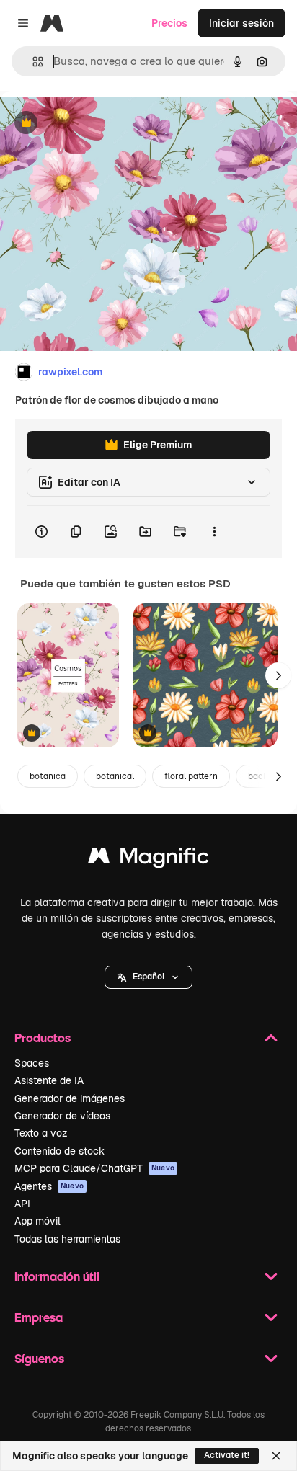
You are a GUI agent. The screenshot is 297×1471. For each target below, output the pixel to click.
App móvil (37, 1220)
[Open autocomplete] (32, 61)
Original (92, 123)
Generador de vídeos (62, 1115)
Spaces (31, 1063)
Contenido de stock (59, 1151)
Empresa (38, 1317)
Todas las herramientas (67, 1238)
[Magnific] (148, 859)
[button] (148, 977)
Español (148, 976)
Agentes (49, 1186)
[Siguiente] (278, 675)
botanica (48, 776)
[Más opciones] (214, 531)
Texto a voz (41, 1132)
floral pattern (191, 776)
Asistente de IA (49, 1080)
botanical (115, 776)
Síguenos (39, 1358)
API (22, 1203)
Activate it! (226, 1455)
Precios (169, 23)
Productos (42, 1037)
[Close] (276, 1456)
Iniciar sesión (241, 23)
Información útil (56, 1276)
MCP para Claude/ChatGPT (94, 1168)
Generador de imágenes (69, 1098)
